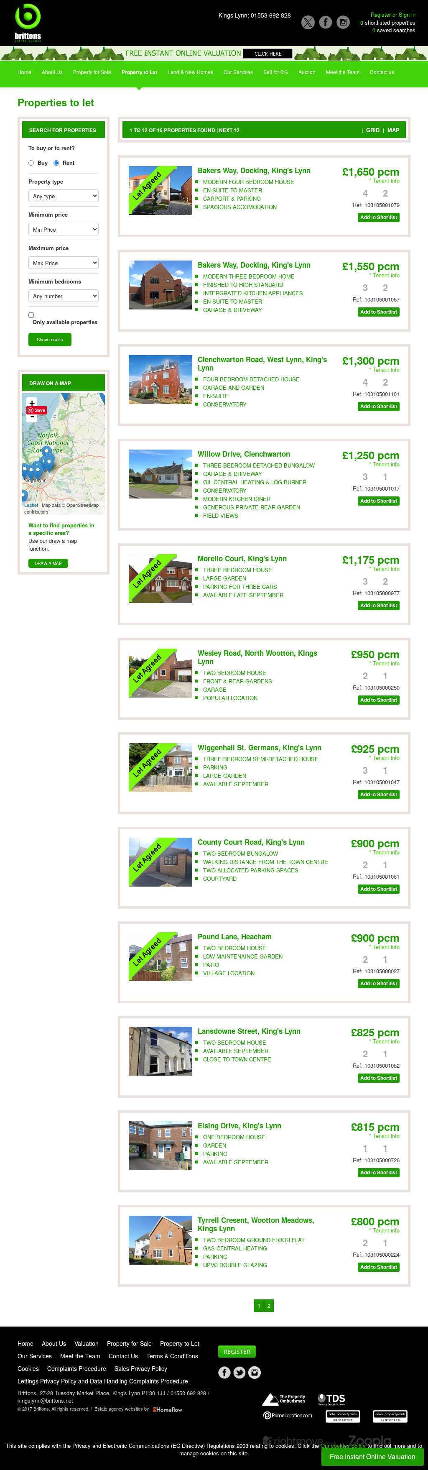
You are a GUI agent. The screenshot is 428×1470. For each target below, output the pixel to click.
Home (24, 71)
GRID (373, 130)
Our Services (238, 71)
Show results (50, 339)
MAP (393, 130)
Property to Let (139, 72)
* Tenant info (384, 180)
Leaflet (31, 504)
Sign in (407, 14)
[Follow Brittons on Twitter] (240, 1372)
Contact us (382, 71)
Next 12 (229, 130)
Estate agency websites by (123, 1408)
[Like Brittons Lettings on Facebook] (225, 1372)
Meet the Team (342, 71)
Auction (307, 71)
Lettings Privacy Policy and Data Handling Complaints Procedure (103, 1381)
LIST (352, 130)
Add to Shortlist (378, 217)
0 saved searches (393, 30)
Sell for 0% (275, 71)
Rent (67, 162)
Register (381, 14)
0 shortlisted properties (387, 22)
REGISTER (237, 1351)
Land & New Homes (190, 71)
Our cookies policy (344, 1446)
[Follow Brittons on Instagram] (255, 1372)
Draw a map (48, 563)
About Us (52, 71)
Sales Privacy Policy (141, 1368)
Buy (42, 162)
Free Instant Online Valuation (372, 1456)
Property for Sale (92, 71)
